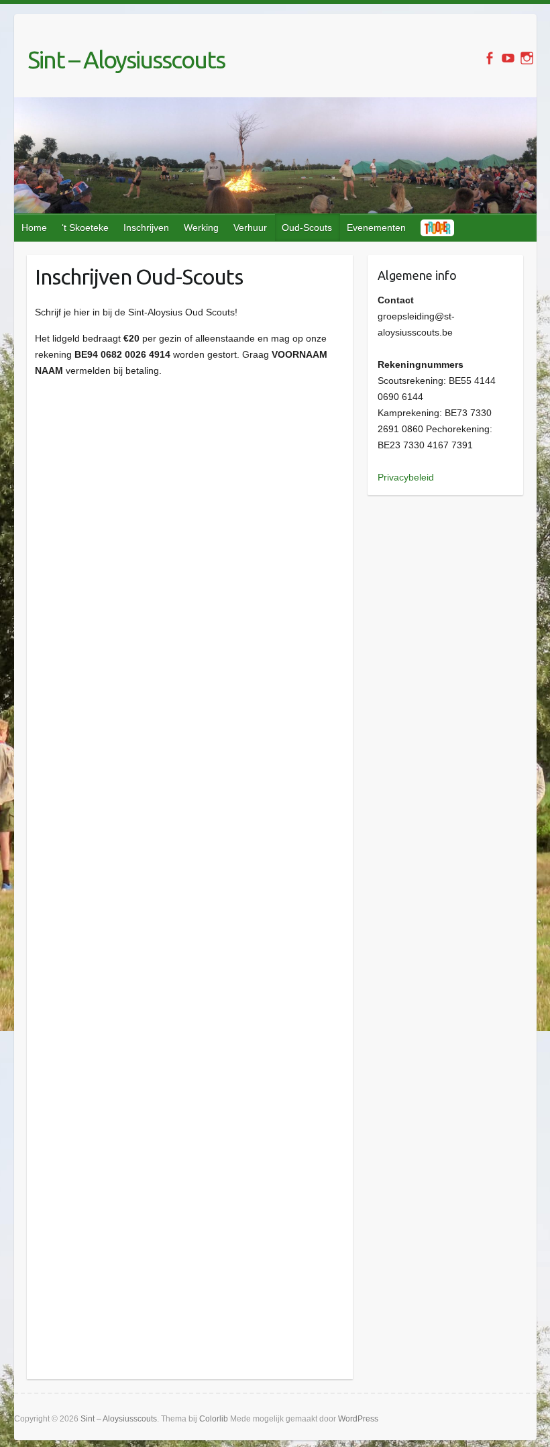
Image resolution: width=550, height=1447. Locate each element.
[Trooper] (438, 227)
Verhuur (250, 227)
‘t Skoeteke (85, 227)
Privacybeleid (406, 477)
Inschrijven (146, 227)
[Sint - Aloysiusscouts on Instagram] (527, 58)
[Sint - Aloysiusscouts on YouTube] (508, 58)
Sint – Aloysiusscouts (126, 59)
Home (34, 227)
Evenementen (376, 227)
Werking (201, 227)
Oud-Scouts (307, 227)
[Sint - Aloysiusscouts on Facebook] (489, 58)
